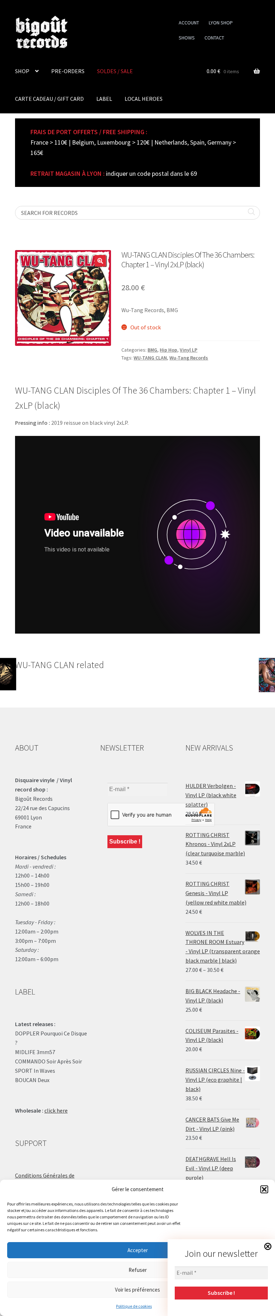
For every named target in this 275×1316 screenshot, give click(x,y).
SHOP (22, 71)
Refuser (138, 1269)
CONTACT (214, 37)
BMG (152, 350)
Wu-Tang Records (188, 357)
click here (56, 1110)
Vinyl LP (188, 350)
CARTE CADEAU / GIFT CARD (49, 98)
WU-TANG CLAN (150, 357)
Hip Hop (168, 350)
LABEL (104, 98)
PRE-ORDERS (68, 71)
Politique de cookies (134, 1306)
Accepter (137, 1250)
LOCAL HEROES (144, 98)
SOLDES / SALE (115, 71)
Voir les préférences (137, 1289)
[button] (264, 1189)
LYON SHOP (221, 22)
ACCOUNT (189, 22)
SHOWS (187, 37)
